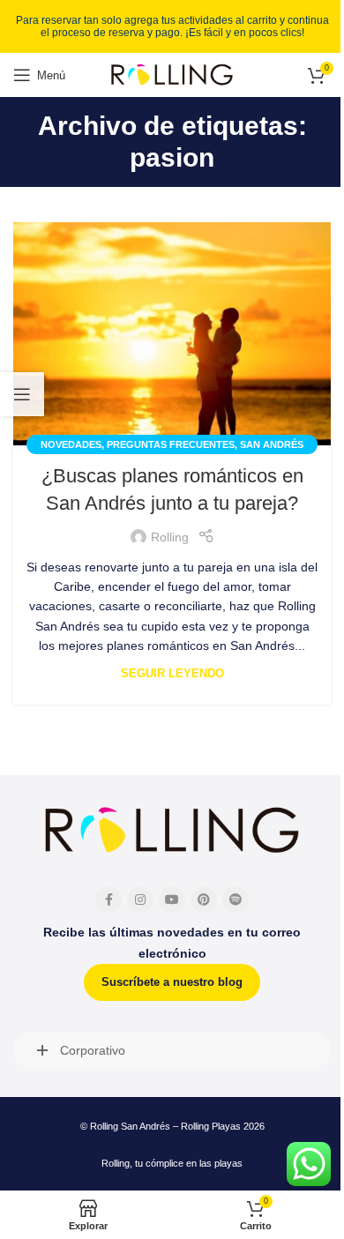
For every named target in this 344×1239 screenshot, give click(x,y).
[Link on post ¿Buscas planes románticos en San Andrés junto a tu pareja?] (172, 333)
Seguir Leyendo (172, 674)
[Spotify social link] (235, 899)
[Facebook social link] (108, 899)
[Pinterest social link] (204, 899)
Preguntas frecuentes (171, 444)
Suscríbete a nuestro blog (172, 982)
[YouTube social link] (172, 899)
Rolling (170, 537)
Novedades (71, 444)
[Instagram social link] (140, 899)
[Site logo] (172, 74)
